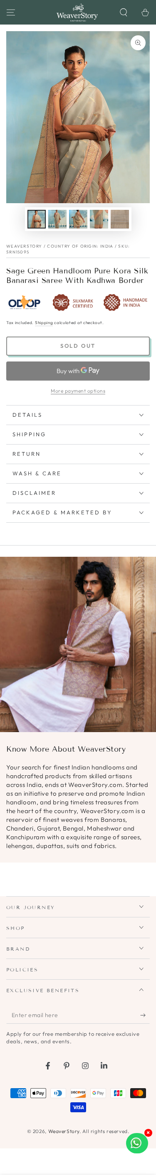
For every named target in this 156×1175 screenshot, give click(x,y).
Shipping (44, 322)
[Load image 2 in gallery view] (57, 219)
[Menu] (11, 12)
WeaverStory (64, 1131)
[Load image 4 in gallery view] (99, 219)
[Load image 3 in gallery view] (78, 219)
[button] (123, 12)
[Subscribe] (145, 1015)
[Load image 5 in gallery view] (120, 219)
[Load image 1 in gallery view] (36, 219)
